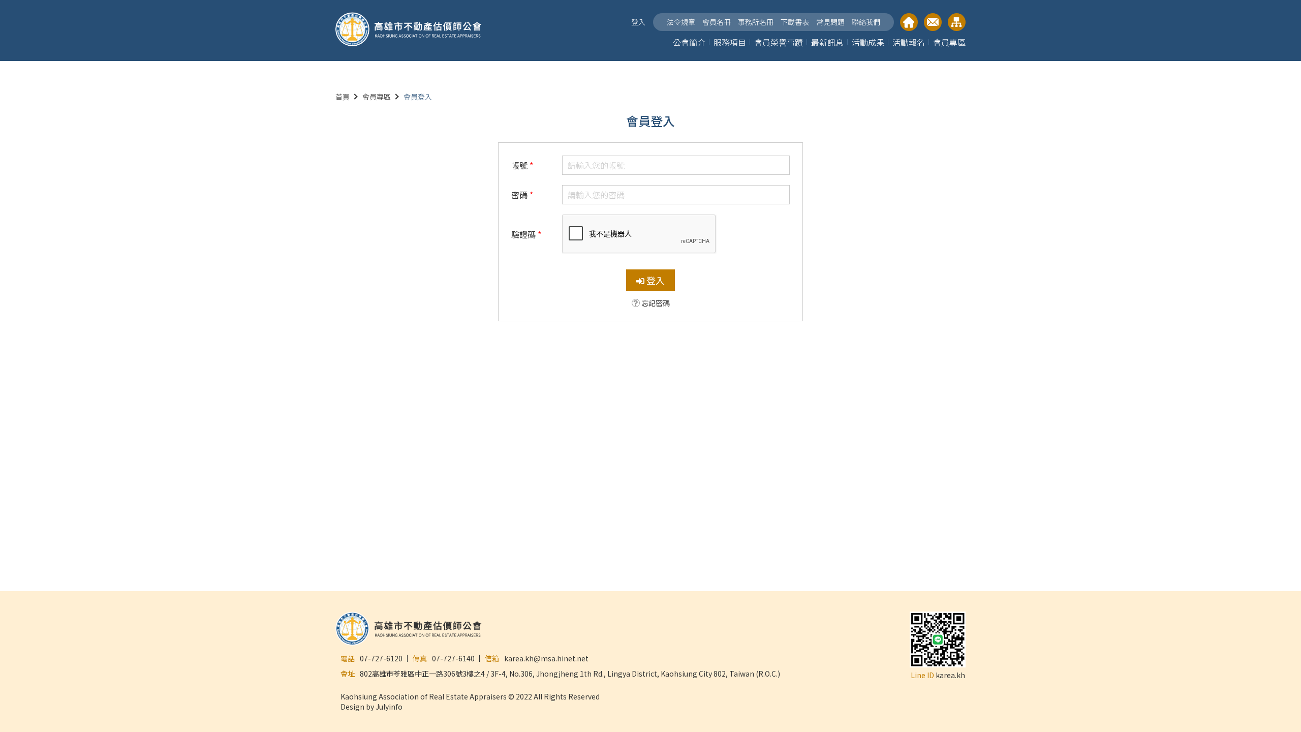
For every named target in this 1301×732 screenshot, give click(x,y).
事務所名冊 (755, 22)
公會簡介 (689, 42)
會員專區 (949, 42)
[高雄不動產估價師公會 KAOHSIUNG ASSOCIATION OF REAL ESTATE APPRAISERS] (408, 30)
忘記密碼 (655, 303)
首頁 (342, 97)
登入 (638, 21)
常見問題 (830, 22)
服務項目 (730, 42)
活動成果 (868, 42)
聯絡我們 (866, 22)
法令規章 (681, 22)
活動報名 (908, 42)
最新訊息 (827, 42)
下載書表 (795, 22)
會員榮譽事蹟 (778, 42)
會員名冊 (716, 22)
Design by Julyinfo (371, 707)
